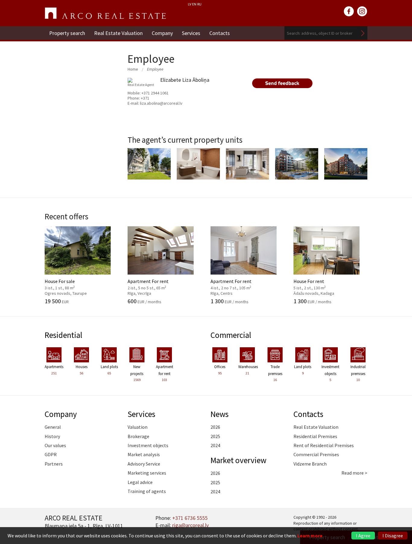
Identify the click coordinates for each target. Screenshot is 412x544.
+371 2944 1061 (155, 93)
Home (133, 69)
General (53, 427)
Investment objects (148, 445)
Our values (55, 445)
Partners (54, 464)
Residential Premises (315, 436)
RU (199, 4)
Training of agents (147, 491)
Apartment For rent (154, 284)
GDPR (51, 454)
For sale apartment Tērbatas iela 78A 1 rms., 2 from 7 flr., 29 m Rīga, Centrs (356, 169)
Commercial (231, 335)
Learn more (309, 536)
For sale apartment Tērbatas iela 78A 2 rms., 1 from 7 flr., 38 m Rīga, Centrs (208, 169)
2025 (215, 436)
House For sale (71, 284)
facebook (349, 11)
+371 (145, 98)
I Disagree (392, 536)
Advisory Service (144, 464)
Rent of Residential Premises (323, 445)
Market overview (238, 460)
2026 (215, 427)
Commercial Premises (316, 454)
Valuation (137, 427)
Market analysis (144, 454)
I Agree (363, 536)
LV (189, 4)
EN (194, 4)
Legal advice (140, 482)
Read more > (354, 473)
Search (362, 33)
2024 (215, 445)
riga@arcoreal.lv (190, 525)
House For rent (320, 284)
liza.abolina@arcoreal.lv (161, 103)
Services (191, 33)
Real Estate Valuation (118, 33)
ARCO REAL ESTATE (105, 13)
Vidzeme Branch (310, 464)
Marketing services (147, 473)
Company (162, 33)
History (52, 436)
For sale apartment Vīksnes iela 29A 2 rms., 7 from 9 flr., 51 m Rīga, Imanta (159, 169)
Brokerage (138, 436)
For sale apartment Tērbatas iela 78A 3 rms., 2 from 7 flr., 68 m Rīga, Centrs (257, 169)
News (220, 414)
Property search (67, 33)
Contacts (219, 33)
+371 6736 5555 (190, 517)
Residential (63, 335)
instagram (362, 11)
